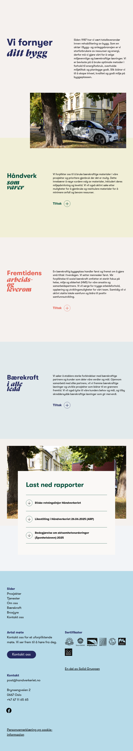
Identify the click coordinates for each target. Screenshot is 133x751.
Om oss (12, 603)
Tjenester (13, 598)
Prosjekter (14, 594)
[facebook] (9, 710)
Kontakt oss (15, 617)
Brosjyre (13, 612)
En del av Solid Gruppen (82, 669)
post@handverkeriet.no (23, 680)
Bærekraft (14, 608)
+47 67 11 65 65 (18, 700)
